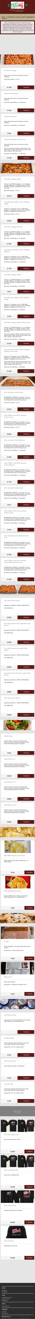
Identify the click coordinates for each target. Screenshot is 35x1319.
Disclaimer (5, 1300)
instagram (4, 1292)
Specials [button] (12, 17)
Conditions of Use (7, 1297)
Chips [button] (23, 17)
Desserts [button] (30, 17)
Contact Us (5, 1313)
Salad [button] (18, 17)
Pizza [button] (4, 17)
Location (4, 1311)
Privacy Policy (6, 1299)
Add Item (26, 87)
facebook (4, 1290)
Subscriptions (5, 1306)
